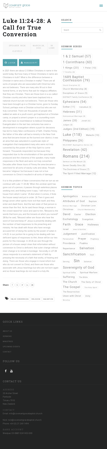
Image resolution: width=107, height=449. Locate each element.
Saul (92, 255)
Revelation (75, 150)
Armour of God (89, 196)
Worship (66, 300)
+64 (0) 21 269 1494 (19, 423)
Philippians (73, 140)
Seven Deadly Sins (74, 165)
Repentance (69, 248)
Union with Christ (72, 296)
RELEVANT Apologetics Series (78, 145)
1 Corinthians (77, 62)
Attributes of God (74, 201)
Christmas (68, 209)
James (70, 120)
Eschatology (70, 219)
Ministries (8, 341)
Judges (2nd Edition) (79, 128)
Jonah (86, 121)
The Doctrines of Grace (76, 169)
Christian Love (88, 206)
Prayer (82, 238)
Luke (52, 48)
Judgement (70, 233)
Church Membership (75, 89)
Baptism (93, 201)
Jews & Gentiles (79, 229)
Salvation (48, 299)
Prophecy (95, 239)
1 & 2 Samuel (77, 56)
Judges (68, 125)
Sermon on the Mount (74, 162)
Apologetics (70, 196)
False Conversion (20, 299)
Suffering (69, 277)
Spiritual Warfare (89, 272)
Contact (7, 352)
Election (90, 214)
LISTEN (11, 63)
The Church (70, 281)
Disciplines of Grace (75, 93)
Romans (76, 156)
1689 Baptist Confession (76, 78)
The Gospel (71, 287)
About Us (7, 331)
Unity (87, 296)
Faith (67, 224)
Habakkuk (85, 107)
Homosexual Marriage (74, 116)
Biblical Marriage (70, 206)
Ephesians (75, 102)
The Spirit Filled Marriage (79, 173)
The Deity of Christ (91, 282)
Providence (69, 243)
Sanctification (74, 254)
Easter (78, 214)
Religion (36, 299)
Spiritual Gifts (69, 273)
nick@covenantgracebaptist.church (25, 420)
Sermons (7, 336)
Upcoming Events (11, 347)
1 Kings (71, 67)
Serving (66, 262)
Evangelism (87, 219)
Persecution (68, 239)
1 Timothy (69, 72)
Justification (88, 234)
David (66, 214)
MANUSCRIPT (30, 63)
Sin (77, 260)
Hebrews (72, 111)
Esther (69, 107)
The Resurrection (71, 292)
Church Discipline (71, 85)
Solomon (88, 262)
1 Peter (89, 68)
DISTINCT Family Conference (77, 97)
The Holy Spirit (90, 287)
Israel (66, 229)
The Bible (83, 277)
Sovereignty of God (78, 267)
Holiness (93, 224)
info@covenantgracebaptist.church (25, 413)
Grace (79, 224)
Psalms (84, 243)
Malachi (92, 135)
